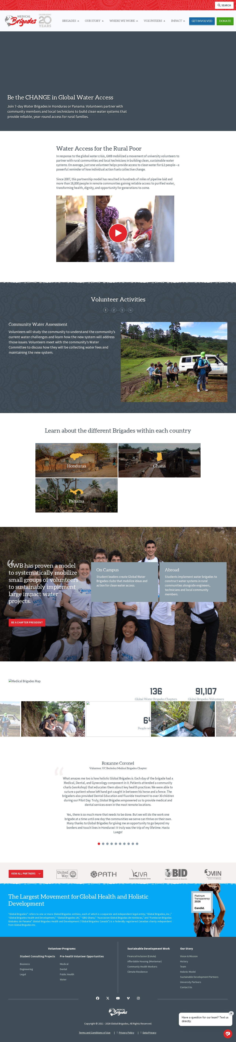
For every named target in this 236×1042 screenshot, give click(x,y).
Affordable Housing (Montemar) (144, 961)
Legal (23, 974)
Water (63, 979)
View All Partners (23, 873)
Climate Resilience (137, 971)
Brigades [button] (69, 20)
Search (226, 5)
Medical (64, 964)
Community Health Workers (142, 966)
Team (183, 966)
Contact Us (186, 987)
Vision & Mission (189, 956)
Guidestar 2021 (202, 902)
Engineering (26, 969)
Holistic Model (188, 971)
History (184, 961)
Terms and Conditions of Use (94, 1032)
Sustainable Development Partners (199, 977)
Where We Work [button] (123, 20)
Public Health (67, 974)
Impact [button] (176, 20)
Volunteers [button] (153, 20)
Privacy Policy (126, 1032)
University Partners (190, 982)
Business (25, 964)
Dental (63, 969)
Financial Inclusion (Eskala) (141, 956)
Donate (225, 21)
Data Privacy (149, 1032)
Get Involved (202, 21)
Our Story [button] (93, 20)
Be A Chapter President (27, 622)
